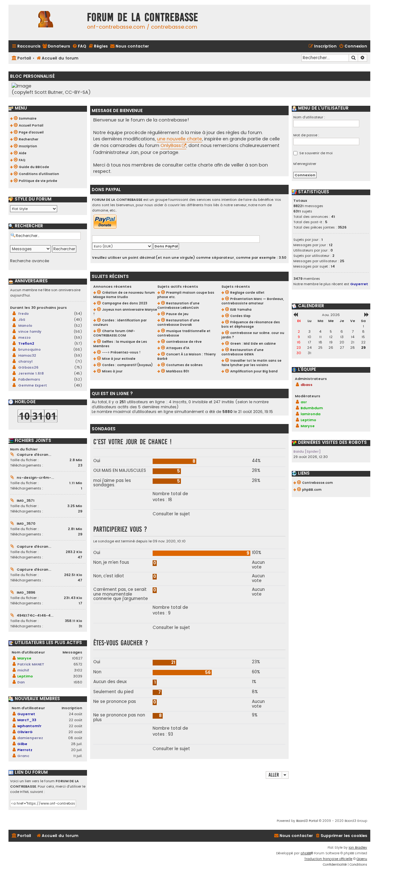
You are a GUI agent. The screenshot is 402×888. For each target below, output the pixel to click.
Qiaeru (361, 859)
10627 (77, 658)
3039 (77, 676)
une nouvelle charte (179, 139)
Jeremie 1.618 (31, 373)
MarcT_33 (26, 719)
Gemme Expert (32, 385)
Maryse (24, 658)
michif (23, 670)
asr (304, 401)
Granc (23, 755)
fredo (23, 313)
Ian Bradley (358, 847)
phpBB (306, 853)
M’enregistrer (304, 163)
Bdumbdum (312, 407)
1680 (77, 682)
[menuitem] (56, 46)
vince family (29, 331)
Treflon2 (26, 343)
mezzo (24, 337)
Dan (21, 682)
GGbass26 (28, 367)
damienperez (30, 737)
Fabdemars (29, 379)
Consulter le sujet (171, 514)
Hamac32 (27, 355)
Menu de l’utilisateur (323, 108)
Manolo (25, 325)
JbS (21, 319)
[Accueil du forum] (46, 22)
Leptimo (25, 676)
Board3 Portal (307, 820)
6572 (77, 664)
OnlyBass (170, 145)
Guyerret (26, 713)
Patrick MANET (30, 664)
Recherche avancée (29, 260)
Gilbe (22, 743)
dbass (306, 384)
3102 (78, 670)
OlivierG (25, 731)
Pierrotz (24, 749)
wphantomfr (29, 725)
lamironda (310, 413)
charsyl (25, 361)
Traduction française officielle (328, 859)
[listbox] (33, 208)
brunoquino (29, 349)
